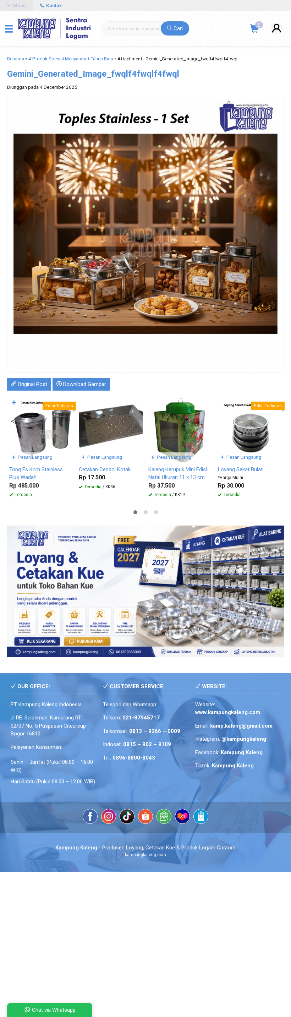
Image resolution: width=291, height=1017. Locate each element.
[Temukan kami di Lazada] (182, 817)
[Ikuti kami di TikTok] (127, 817)
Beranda (15, 58)
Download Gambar (84, 384)
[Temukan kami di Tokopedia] (164, 817)
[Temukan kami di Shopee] (145, 817)
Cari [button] (177, 28)
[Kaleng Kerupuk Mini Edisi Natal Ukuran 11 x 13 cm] (180, 429)
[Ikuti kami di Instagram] (108, 817)
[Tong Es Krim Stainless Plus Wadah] (41, 429)
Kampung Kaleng (233, 765)
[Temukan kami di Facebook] (90, 817)
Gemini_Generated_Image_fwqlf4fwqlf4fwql (93, 74)
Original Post (31, 384)
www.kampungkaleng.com (227, 712)
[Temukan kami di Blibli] (200, 817)
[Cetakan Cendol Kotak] (111, 429)
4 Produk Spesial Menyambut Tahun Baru (70, 58)
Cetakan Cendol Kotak (105, 469)
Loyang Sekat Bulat (240, 469)
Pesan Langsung (35, 457)
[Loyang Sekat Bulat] (250, 429)
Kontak (53, 5)
